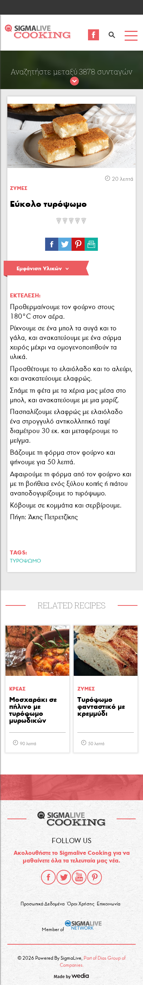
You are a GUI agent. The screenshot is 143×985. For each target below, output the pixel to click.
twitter (63, 877)
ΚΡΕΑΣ (17, 689)
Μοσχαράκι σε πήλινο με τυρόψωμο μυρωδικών (33, 710)
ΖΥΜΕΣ (18, 188)
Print (91, 242)
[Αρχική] (38, 36)
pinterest (94, 877)
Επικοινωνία (108, 904)
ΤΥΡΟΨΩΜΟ (25, 561)
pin (78, 242)
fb (51, 242)
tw (65, 242)
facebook (48, 877)
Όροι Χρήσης (80, 904)
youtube (79, 877)
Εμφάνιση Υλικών (39, 268)
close (74, 81)
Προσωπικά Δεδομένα (43, 904)
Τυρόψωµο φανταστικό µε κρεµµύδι (101, 707)
